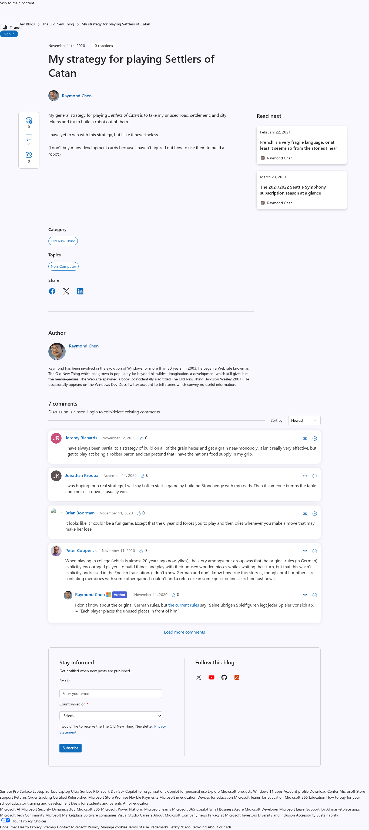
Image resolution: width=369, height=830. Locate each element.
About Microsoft (166, 815)
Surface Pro (9, 791)
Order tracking (40, 797)
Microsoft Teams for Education (259, 797)
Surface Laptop (32, 791)
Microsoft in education (177, 797)
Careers (146, 815)
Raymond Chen (77, 95)
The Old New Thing (58, 23)
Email (65, 680)
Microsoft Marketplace (63, 815)
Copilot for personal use (187, 791)
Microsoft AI (10, 809)
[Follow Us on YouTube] (211, 679)
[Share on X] (66, 292)
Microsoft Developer (261, 809)
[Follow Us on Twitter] (198, 679)
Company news (194, 815)
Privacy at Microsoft (224, 815)
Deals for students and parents (96, 803)
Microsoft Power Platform (122, 809)
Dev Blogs (26, 23)
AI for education (136, 803)
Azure (239, 809)
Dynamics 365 (64, 809)
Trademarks (159, 826)
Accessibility (306, 815)
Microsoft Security (36, 809)
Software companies (99, 815)
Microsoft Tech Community (22, 815)
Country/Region (73, 704)
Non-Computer (63, 266)
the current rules (183, 605)
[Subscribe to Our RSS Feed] (237, 679)
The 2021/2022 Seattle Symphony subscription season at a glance (293, 190)
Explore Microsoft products (230, 791)
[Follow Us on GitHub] (224, 679)
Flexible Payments (143, 797)
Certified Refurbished (70, 797)
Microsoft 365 (88, 809)
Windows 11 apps (268, 791)
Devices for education (215, 797)
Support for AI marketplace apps (333, 809)
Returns (20, 797)
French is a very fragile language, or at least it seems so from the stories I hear (298, 145)
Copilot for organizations (145, 791)
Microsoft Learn (292, 809)
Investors (249, 815)
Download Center (324, 791)
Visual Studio (128, 815)
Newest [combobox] (297, 420)
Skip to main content (17, 2)
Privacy (94, 826)
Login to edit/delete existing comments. (124, 411)
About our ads (220, 826)
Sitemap (49, 826)
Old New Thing (63, 240)
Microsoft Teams (157, 809)
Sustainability (327, 815)
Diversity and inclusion (276, 815)
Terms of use (138, 826)
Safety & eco (180, 826)
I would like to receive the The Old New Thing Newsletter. (112, 729)
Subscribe (70, 747)
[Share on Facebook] (52, 292)
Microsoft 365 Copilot (190, 809)
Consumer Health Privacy (21, 826)
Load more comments (184, 632)
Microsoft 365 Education (305, 797)
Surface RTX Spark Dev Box (102, 791)
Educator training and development (41, 803)
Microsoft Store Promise (108, 797)
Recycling (199, 826)
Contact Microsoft (72, 826)
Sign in (9, 33)
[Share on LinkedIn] (80, 292)
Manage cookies (113, 826)
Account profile (296, 791)
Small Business (221, 809)
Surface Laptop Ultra (62, 791)
